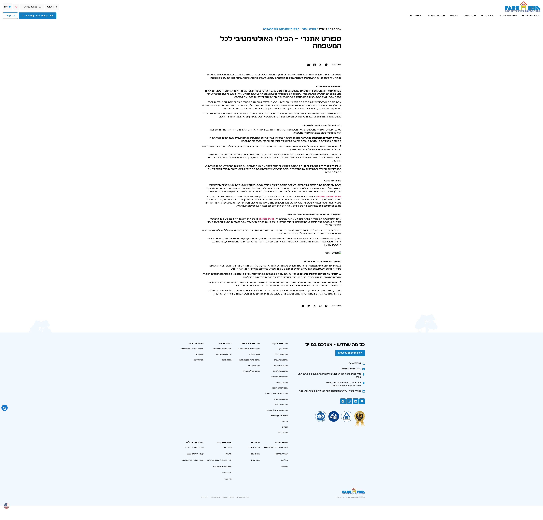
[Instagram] (349, 401)
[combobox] (52, 7)
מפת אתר (204, 497)
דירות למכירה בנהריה (329, 196)
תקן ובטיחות (469, 15)
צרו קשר (227, 479)
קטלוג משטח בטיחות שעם (192, 460)
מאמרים (322, 29)
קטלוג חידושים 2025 (195, 454)
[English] (7, 505)
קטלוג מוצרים (533, 15)
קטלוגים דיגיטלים (194, 442)
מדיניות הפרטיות (242, 497)
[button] (326, 64)
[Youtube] (362, 401)
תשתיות (284, 466)
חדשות (454, 15)
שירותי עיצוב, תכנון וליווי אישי (276, 448)
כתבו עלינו (255, 460)
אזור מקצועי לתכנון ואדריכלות (219, 460)
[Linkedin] (355, 401)
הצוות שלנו (255, 454)
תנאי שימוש (215, 497)
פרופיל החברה (254, 448)
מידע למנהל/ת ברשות (222, 466)
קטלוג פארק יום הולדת (194, 448)
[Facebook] (343, 401)
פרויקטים (489, 15)
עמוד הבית (335, 29)
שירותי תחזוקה (282, 454)
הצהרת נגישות (228, 497)
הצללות (284, 460)
